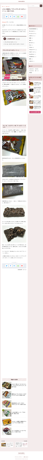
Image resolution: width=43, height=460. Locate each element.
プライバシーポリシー (19, 456)
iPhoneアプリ (33, 49)
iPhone (31, 47)
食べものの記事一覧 (35, 112)
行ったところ (32, 33)
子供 (35, 70)
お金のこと (32, 35)
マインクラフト (31, 70)
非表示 (18, 39)
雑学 (30, 40)
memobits (21, 1)
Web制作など (32, 56)
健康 (30, 38)
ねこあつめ (36, 68)
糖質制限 (30, 72)
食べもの (24, 269)
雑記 (30, 58)
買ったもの (32, 31)
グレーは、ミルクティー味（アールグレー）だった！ (14, 44)
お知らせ (31, 61)
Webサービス (32, 52)
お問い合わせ (25, 456)
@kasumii (4, 22)
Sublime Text (31, 68)
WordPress (32, 54)
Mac (30, 45)
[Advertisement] (14, 114)
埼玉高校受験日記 (33, 28)
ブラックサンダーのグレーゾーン (10, 42)
